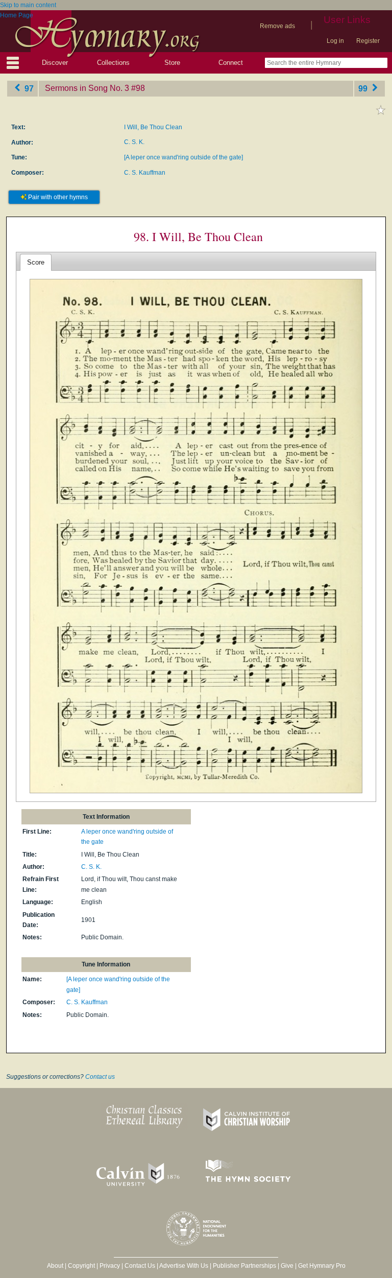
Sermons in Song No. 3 (87, 88)
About (55, 1265)
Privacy (110, 1265)
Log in (335, 40)
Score (35, 262)
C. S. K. (134, 142)
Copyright (81, 1265)
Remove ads (277, 26)
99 (364, 88)
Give (287, 1265)
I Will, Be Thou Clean (153, 127)
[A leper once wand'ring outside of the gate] (183, 157)
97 (28, 88)
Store (172, 62)
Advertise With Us (183, 1265)
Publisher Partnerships (244, 1265)
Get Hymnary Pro (322, 1265)
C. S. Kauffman (144, 172)
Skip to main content (28, 5)
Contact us (100, 1076)
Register (368, 40)
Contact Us (140, 1265)
